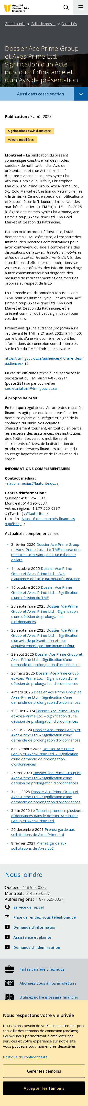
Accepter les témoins (44, 1088)
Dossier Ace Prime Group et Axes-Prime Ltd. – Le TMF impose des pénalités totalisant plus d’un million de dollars (45, 552)
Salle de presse (43, 24)
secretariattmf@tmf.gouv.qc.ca (31, 388)
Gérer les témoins (44, 1071)
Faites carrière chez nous (42, 969)
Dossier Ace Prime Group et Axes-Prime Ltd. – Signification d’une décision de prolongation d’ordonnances (45, 678)
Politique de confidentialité (25, 1056)
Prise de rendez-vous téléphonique (44, 917)
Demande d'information (34, 927)
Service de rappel (28, 907)
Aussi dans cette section (47, 96)
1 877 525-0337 (46, 508)
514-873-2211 (55, 378)
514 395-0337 (35, 503)
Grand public (15, 24)
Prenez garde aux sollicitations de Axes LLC (38, 846)
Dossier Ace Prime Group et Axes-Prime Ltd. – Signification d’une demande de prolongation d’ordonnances (46, 659)
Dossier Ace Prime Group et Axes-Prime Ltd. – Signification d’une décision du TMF (44, 592)
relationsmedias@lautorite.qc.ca (31, 483)
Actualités (69, 24)
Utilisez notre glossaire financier (49, 997)
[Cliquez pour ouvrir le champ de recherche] (66, 7)
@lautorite (37, 513)
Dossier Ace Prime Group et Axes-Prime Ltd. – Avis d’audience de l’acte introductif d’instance (45, 573)
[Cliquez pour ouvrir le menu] (80, 7)
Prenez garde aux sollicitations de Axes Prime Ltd (43, 832)
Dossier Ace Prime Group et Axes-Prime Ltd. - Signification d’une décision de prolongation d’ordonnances (44, 614)
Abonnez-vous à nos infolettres (48, 983)
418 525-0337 (33, 497)
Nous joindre (23, 874)
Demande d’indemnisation (36, 947)
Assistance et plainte (32, 937)
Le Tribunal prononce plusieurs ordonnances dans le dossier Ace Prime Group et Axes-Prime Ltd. (46, 815)
